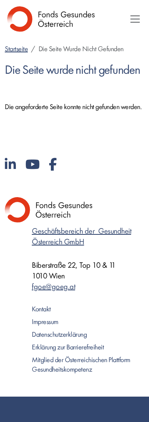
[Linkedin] (10, 165)
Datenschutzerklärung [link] (59, 334)
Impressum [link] (45, 322)
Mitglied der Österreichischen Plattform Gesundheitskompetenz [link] (81, 365)
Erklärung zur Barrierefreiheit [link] (68, 347)
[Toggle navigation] (135, 19)
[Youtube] (32, 165)
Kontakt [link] (41, 309)
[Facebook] (53, 165)
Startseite (16, 49)
